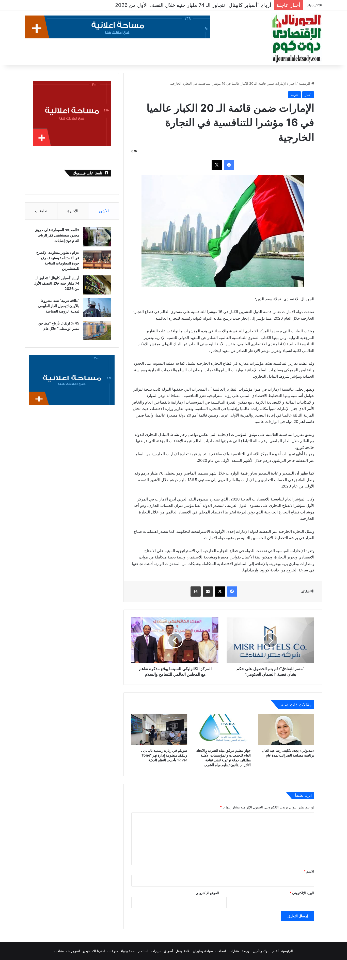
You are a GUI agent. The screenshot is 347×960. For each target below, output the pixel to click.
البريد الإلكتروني (302, 893)
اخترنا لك (98, 951)
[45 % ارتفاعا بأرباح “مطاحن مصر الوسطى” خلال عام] (97, 330)
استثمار (143, 951)
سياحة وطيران (203, 951)
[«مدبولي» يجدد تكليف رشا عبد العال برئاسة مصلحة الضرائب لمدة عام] (286, 729)
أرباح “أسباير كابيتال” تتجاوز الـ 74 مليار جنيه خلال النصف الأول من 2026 (56, 283)
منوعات (112, 951)
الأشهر (103, 211)
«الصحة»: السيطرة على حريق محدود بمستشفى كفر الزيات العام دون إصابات (57, 235)
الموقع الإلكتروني (207, 893)
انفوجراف (73, 951)
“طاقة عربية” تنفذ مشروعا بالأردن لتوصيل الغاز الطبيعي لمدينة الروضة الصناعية (184, 5)
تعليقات (41, 211)
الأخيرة (72, 211)
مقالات (59, 951)
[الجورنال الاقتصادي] (296, 38)
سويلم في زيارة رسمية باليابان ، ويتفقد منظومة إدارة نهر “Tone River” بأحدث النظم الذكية (164, 755)
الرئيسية (304, 83)
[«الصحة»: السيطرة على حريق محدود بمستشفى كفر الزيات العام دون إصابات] (97, 236)
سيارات (156, 951)
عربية (294, 95)
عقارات (234, 951)
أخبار (292, 83)
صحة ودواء (128, 951)
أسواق (168, 951)
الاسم (309, 871)
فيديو (86, 951)
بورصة (246, 951)
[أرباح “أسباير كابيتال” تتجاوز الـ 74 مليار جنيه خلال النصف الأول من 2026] (97, 284)
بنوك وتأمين (261, 951)
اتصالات (220, 951)
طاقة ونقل (183, 951)
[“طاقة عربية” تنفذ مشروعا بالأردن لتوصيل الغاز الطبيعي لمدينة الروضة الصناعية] (97, 307)
